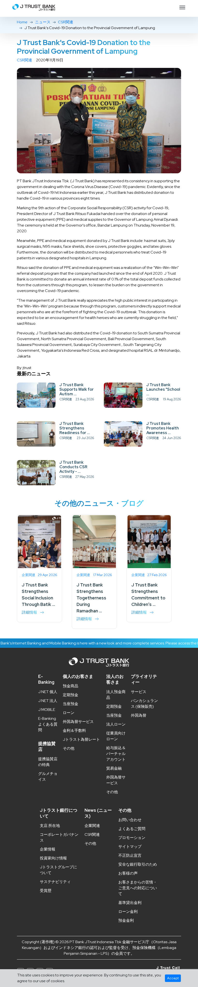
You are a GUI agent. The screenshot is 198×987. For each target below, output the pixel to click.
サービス (138, 691)
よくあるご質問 (131, 828)
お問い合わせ (129, 819)
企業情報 (47, 849)
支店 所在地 (50, 825)
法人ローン (116, 724)
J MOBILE (46, 709)
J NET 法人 (47, 700)
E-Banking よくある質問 (47, 724)
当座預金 (70, 703)
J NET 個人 (47, 691)
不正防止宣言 (129, 855)
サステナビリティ (55, 881)
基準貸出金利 (129, 902)
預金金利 (126, 920)
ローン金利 (128, 911)
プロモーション (131, 837)
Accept (173, 978)
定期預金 (70, 694)
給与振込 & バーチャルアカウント (116, 753)
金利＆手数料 (74, 730)
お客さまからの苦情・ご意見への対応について (137, 888)
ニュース (42, 22)
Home (22, 22)
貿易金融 (114, 768)
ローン (68, 712)
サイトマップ (129, 846)
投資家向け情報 (53, 858)
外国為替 (138, 715)
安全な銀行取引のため (137, 864)
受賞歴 (45, 890)
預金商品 (70, 685)
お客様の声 (128, 873)
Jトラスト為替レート (81, 739)
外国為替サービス (78, 721)
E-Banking (46, 679)
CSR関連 (65, 22)
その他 (68, 748)
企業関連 (92, 825)
